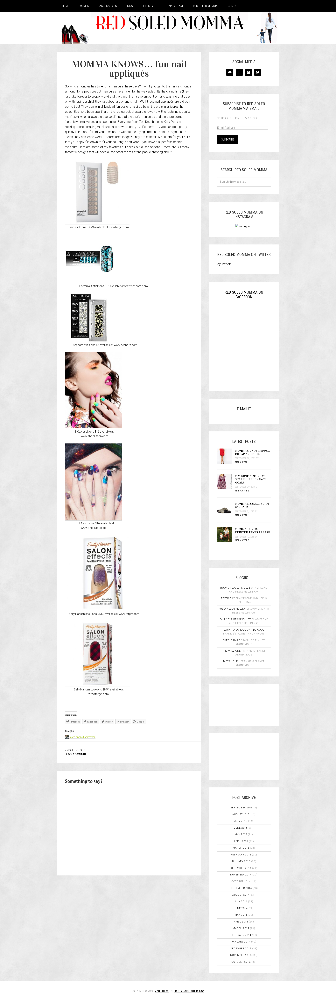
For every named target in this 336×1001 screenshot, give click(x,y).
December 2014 (240, 868)
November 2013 (241, 955)
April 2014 (241, 921)
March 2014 (241, 928)
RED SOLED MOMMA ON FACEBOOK (244, 294)
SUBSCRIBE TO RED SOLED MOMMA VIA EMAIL (244, 106)
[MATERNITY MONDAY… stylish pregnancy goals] (226, 482)
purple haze (231, 640)
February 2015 (241, 854)
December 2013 (240, 948)
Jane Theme (162, 990)
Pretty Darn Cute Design (189, 990)
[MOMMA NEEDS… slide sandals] (226, 510)
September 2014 (241, 888)
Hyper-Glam (175, 6)
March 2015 (241, 848)
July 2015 (240, 821)
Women (84, 6)
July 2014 (240, 901)
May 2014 (241, 915)
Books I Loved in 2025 (235, 587)
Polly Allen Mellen (232, 608)
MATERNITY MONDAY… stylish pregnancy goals (251, 479)
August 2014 (241, 895)
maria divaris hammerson (82, 737)
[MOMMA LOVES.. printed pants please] (226, 535)
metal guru (231, 661)
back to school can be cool (244, 629)
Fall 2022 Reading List (235, 619)
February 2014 (241, 935)
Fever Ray (228, 598)
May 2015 (241, 834)
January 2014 (241, 941)
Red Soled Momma (205, 6)
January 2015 (241, 861)
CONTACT (234, 6)
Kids (130, 6)
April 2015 (241, 841)
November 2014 (241, 874)
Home (65, 6)
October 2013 (241, 962)
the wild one (231, 650)
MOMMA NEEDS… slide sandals (252, 505)
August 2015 (241, 814)
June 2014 (241, 908)
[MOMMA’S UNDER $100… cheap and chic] (226, 457)
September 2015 (242, 807)
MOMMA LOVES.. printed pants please (252, 530)
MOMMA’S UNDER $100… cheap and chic (252, 452)
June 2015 (241, 827)
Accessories (108, 6)
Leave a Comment (75, 754)
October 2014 (241, 881)
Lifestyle (149, 6)
